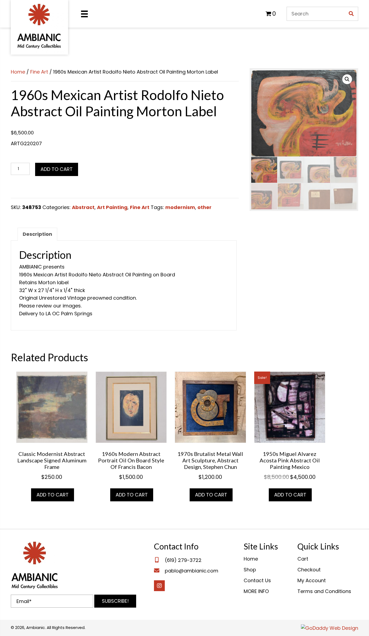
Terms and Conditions (324, 591)
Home (18, 71)
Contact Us (257, 580)
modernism (180, 207)
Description (37, 234)
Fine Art (39, 71)
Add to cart (57, 169)
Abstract (83, 207)
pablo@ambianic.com (191, 570)
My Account (311, 580)
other (204, 207)
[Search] (351, 14)
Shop (250, 569)
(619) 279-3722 (183, 560)
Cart (302, 558)
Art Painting (112, 207)
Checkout (309, 569)
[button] (115, 601)
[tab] (37, 234)
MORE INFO (256, 591)
